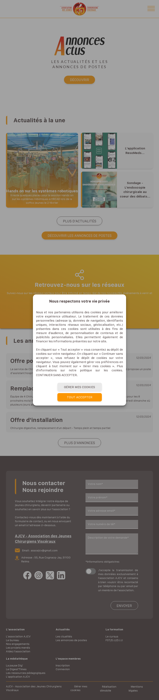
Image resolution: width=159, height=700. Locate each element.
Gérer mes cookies (79, 387)
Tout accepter (79, 397)
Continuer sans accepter (56, 375)
